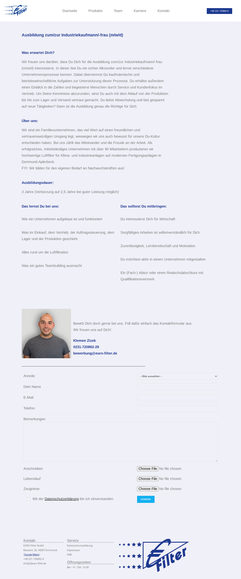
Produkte (95, 11)
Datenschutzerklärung (62, 499)
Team (118, 11)
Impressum (73, 550)
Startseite (69, 11)
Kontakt (164, 11)
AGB (69, 554)
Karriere (140, 11)
